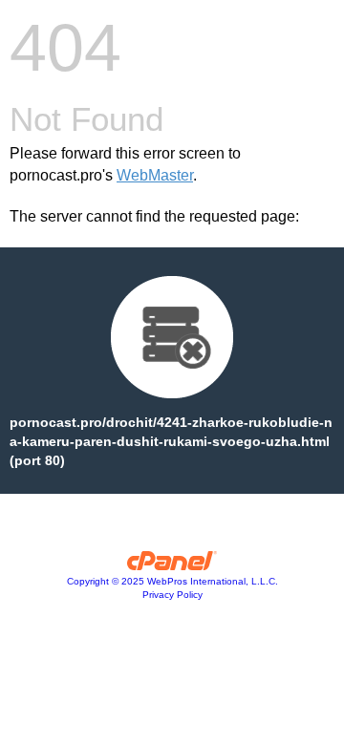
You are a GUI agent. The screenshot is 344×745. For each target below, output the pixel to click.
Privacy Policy (172, 594)
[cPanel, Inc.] (172, 565)
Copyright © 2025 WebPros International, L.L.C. (172, 581)
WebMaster (155, 175)
